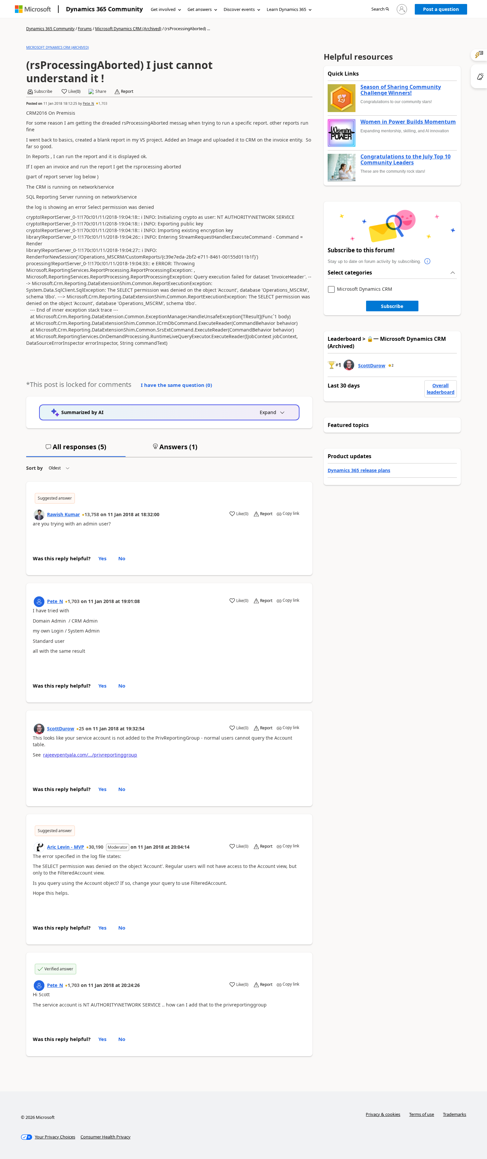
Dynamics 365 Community (104, 9)
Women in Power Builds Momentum (408, 122)
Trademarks (454, 1114)
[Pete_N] (39, 601)
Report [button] (127, 91)
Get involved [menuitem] (163, 9)
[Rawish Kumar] (39, 515)
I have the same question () (176, 385)
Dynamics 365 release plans (359, 470)
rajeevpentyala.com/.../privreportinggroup (90, 755)
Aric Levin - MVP (65, 847)
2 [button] (393, 365)
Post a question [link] (441, 9)
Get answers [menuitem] (200, 9)
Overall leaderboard (441, 388)
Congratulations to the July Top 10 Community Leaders (405, 159)
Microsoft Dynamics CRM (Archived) (128, 28)
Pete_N (88, 103)
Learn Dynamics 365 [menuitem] (286, 9)
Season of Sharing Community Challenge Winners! (400, 90)
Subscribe (392, 306)
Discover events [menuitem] (239, 9)
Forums (85, 28)
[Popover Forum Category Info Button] (428, 262)
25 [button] (81, 728)
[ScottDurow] (39, 729)
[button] (380, 9)
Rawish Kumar (63, 514)
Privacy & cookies (383, 1114)
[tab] (76, 449)
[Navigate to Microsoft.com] (33, 9)
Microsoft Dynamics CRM (364, 289)
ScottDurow (60, 728)
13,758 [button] (91, 514)
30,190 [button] (96, 847)
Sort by (34, 468)
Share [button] (100, 91)
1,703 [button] (102, 103)
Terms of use (421, 1114)
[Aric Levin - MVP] (39, 847)
